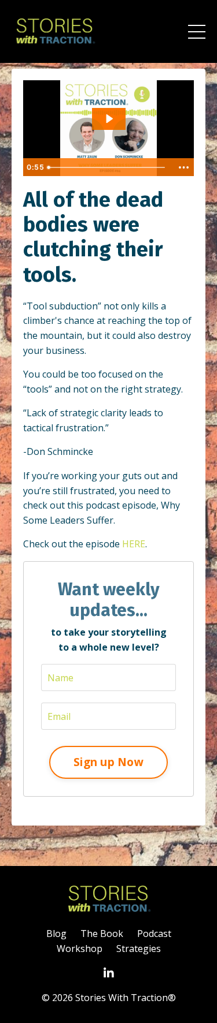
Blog (56, 933)
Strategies (138, 948)
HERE (133, 543)
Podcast (154, 933)
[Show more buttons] (183, 167)
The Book (101, 933)
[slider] (108, 167)
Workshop (79, 948)
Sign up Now (108, 762)
